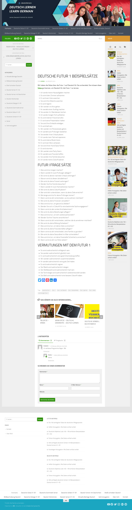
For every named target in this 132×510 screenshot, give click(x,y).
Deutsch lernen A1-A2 (66, 33)
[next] (101, 317)
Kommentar (43, 372)
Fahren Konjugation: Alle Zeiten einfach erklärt (62, 438)
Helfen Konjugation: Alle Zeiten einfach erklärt (62, 427)
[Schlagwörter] (124, 47)
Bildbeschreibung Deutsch (13, 33)
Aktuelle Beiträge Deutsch (84, 33)
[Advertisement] (70, 58)
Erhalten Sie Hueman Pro (33, 506)
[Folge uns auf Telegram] (31, 38)
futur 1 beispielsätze (73, 290)
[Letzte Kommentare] (120, 47)
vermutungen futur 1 (43, 293)
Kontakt (120, 33)
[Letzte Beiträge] (110, 47)
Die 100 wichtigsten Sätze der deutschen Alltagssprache (121, 60)
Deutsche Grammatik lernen (40, 28)
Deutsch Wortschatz (49, 33)
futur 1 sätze (92, 290)
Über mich (112, 33)
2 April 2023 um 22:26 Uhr (61, 355)
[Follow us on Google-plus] (27, 38)
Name (42, 385)
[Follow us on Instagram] (24, 38)
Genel (40, 38)
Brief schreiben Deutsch (14, 85)
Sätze (40, 88)
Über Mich (10, 434)
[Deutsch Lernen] (15, 38)
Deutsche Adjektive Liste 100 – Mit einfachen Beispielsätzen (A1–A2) (117, 224)
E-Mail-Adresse (76, 385)
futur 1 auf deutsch (61, 290)
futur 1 (53, 290)
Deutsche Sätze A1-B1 (21, 28)
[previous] (39, 317)
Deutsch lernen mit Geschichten (81, 28)
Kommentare (46, 340)
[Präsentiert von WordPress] (14, 506)
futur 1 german (83, 290)
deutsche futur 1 (46, 290)
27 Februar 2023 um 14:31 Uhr (58, 346)
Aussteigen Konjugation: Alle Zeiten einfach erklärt (64, 449)
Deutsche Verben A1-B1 (60, 28)
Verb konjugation (100, 33)
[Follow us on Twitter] (21, 38)
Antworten (46, 351)
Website (42, 392)
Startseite (8, 28)
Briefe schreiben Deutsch (102, 28)
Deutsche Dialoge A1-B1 (32, 33)
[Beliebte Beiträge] (115, 47)
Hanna (42, 81)
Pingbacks (60, 340)
